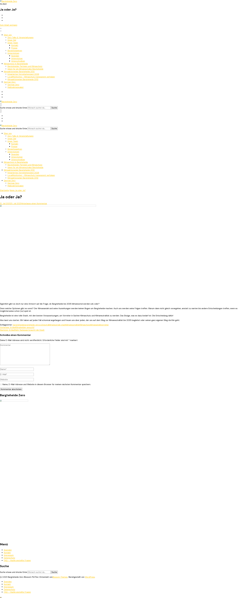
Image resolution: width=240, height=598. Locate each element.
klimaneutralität (73, 325)
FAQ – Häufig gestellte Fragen (17, 560)
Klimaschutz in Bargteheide (16, 63)
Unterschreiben (18, 61)
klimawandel (95, 325)
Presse (14, 48)
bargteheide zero (31, 325)
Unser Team (13, 42)
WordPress (90, 577)
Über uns (8, 35)
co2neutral (44, 325)
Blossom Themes (60, 577)
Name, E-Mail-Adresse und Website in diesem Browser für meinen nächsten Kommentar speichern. (46, 384)
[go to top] (1, 597)
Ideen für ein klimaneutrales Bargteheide (25, 69)
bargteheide (18, 325)
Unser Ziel (12, 40)
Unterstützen (13, 53)
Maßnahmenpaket (16, 87)
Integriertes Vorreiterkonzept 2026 (23, 74)
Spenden (15, 56)
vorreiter (105, 325)
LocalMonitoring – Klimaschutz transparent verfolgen (31, 76)
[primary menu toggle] (1, 28)
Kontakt (14, 45)
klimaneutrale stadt (57, 325)
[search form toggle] (1, 104)
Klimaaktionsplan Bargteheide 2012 (19, 71)
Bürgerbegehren (15, 50)
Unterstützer (17, 58)
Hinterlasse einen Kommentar (34, 203)
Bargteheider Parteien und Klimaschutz (25, 66)
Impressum (9, 555)
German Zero (9, 82)
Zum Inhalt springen (8, 25)
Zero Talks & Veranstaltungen (20, 37)
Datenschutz (9, 558)
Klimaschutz (85, 325)
